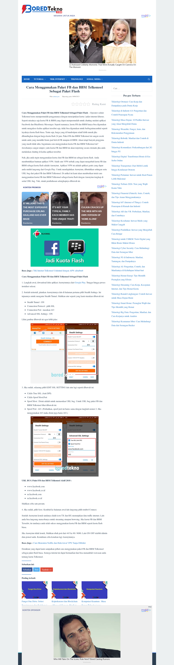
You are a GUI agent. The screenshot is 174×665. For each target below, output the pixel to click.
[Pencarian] (148, 79)
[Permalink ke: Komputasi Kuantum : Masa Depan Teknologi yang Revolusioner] (94, 590)
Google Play (80, 282)
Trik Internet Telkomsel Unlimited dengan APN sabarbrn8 (58, 270)
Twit (36, 569)
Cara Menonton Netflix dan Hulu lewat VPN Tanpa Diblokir (59, 542)
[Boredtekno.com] (42, 9)
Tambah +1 (47, 569)
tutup (150, 607)
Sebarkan (27, 569)
